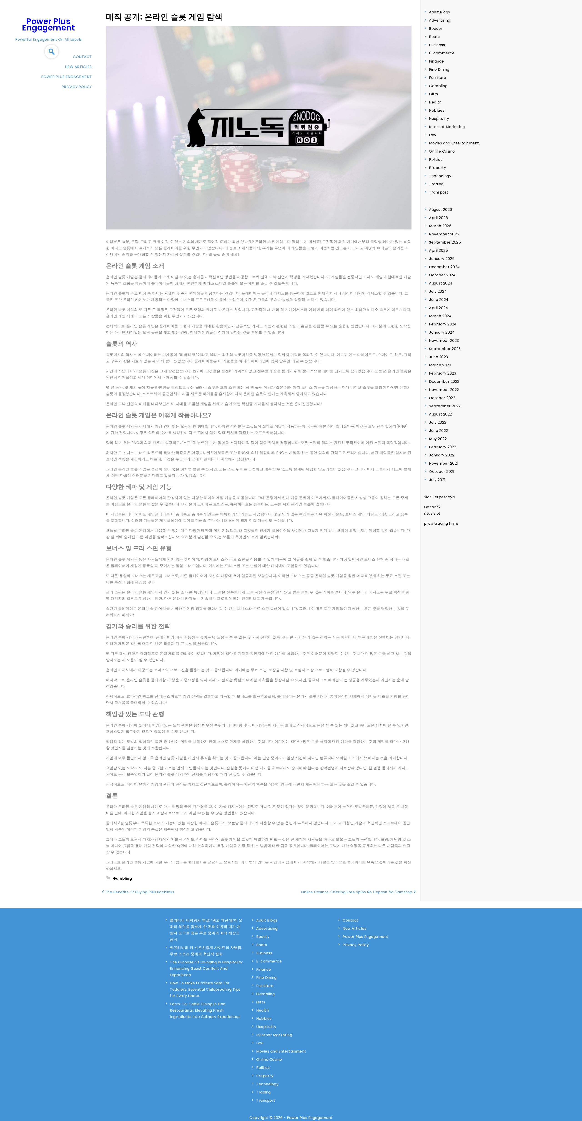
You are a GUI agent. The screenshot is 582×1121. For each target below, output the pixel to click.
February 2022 (442, 447)
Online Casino (442, 151)
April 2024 (438, 307)
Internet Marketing (447, 126)
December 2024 (444, 267)
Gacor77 (432, 507)
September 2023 (445, 348)
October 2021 (441, 471)
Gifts (433, 94)
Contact (82, 56)
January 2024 (442, 332)
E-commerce (441, 53)
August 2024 (440, 283)
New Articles (78, 66)
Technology (440, 176)
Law (432, 135)
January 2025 (441, 258)
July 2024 (438, 291)
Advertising (439, 20)
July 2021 (437, 479)
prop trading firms (441, 523)
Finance (436, 61)
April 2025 (438, 250)
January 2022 (441, 455)
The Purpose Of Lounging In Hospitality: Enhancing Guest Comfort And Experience (206, 968)
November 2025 (444, 234)
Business (437, 45)
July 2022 (437, 422)
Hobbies (436, 110)
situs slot (432, 513)
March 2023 (440, 365)
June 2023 (438, 357)
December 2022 (444, 381)
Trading (436, 184)
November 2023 (444, 340)
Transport (438, 192)
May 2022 (438, 438)
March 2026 (440, 226)
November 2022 (444, 389)
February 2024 (443, 324)
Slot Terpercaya (439, 497)
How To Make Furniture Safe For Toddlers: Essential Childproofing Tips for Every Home (205, 989)
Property (437, 167)
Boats (434, 36)
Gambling (122, 878)
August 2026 (440, 209)
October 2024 (442, 275)
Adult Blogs (439, 12)
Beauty (435, 28)
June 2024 (438, 299)
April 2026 (438, 217)
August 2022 (440, 414)
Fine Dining (439, 69)
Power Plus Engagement (48, 24)
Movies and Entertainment (454, 143)
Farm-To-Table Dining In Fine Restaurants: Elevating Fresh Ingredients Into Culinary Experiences (205, 1010)
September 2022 (445, 406)
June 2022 (438, 430)
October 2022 (442, 398)
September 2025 (445, 242)
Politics (435, 159)
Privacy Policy (77, 86)
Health (435, 102)
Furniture (437, 77)
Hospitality (439, 118)
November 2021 (443, 463)
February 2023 (442, 373)
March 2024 (440, 316)
